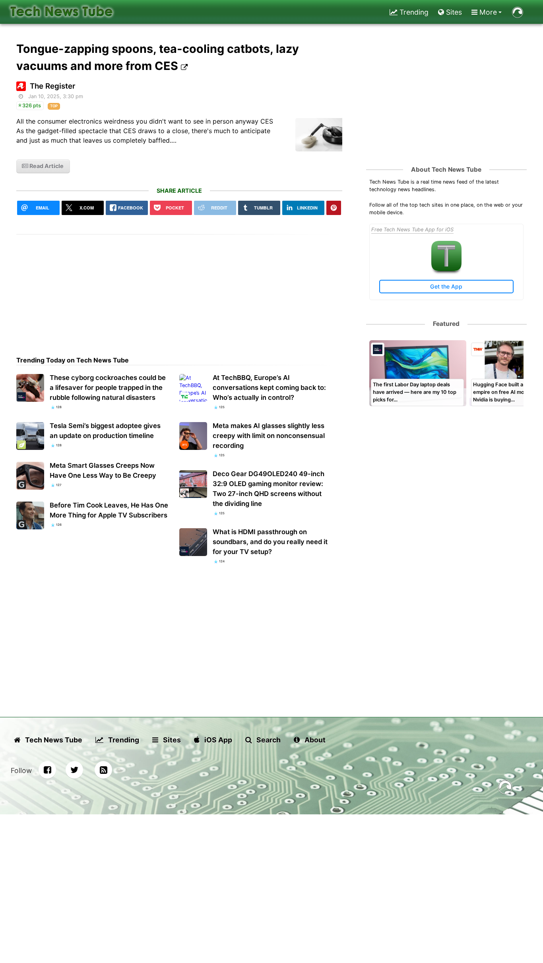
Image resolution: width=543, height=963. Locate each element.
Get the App (446, 286)
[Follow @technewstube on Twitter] (74, 770)
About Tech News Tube (446, 169)
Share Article (179, 190)
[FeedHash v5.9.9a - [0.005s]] (505, 788)
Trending (413, 12)
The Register (52, 86)
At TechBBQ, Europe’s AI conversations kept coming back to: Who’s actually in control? (269, 387)
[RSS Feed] (103, 770)
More (487, 12)
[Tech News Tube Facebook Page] (47, 770)
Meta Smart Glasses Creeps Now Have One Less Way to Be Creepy (103, 470)
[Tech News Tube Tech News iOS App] (446, 269)
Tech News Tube (52, 740)
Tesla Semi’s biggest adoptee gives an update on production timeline (105, 431)
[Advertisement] (179, 290)
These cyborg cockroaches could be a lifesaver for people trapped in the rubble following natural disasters (108, 387)
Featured (446, 323)
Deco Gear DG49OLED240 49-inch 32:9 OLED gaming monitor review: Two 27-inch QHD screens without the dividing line (268, 489)
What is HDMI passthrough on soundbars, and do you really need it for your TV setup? (270, 542)
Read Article (46, 166)
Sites (453, 12)
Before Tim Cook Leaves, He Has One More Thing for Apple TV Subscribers (109, 510)
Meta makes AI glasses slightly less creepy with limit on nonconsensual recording (269, 436)
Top (54, 106)
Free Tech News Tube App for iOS (412, 230)
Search (268, 740)
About (314, 740)
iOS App (217, 740)
